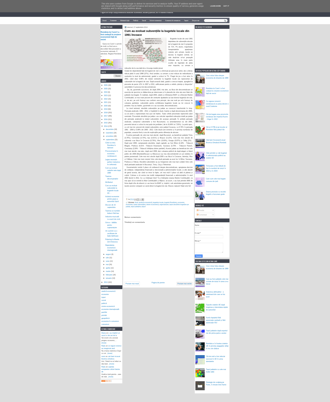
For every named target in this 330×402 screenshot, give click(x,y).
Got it (226, 6)
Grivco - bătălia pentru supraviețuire (111, 225)
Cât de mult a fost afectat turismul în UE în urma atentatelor (215, 358)
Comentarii (202, 215)
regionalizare (164, 204)
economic (181, 202)
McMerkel (109, 182)
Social (144, 20)
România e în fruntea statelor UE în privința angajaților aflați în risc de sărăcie (217, 346)
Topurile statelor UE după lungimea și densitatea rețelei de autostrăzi (217, 307)
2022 (106, 99)
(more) (103, 343)
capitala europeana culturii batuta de (110, 369)
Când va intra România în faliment (110, 145)
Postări (201, 210)
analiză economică (145, 202)
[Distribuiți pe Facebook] (143, 199)
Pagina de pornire (158, 283)
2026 (106, 85)
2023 (106, 95)
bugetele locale (158, 202)
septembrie (110, 140)
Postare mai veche (185, 284)
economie (129, 204)
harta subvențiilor (140, 204)
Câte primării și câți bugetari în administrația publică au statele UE (216, 155)
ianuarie (109, 278)
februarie (109, 275)
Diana (103, 333)
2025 (106, 89)
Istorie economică (156, 20)
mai (107, 264)
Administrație (124, 20)
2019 (106, 109)
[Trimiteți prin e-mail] (135, 199)
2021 (106, 102)
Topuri (186, 20)
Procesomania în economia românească (111, 153)
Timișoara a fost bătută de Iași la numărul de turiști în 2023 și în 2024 (216, 168)
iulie (107, 258)
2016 (106, 119)
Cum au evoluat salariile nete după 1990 (113, 170)
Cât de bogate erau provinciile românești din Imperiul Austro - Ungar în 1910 (217, 116)
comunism (105, 324)
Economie (113, 20)
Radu (103, 346)
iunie (108, 261)
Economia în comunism (172, 20)
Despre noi (195, 20)
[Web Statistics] (106, 381)
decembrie (110, 129)
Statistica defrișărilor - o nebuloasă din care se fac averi (215, 294)
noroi (103, 356)
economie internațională (110, 309)
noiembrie (110, 133)
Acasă (104, 20)
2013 (106, 282)
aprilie (108, 268)
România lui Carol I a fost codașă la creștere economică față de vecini (217, 90)
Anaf (136, 202)
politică (104, 303)
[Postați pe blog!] (138, 199)
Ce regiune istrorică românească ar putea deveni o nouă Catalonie (217, 103)
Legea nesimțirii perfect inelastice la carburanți (112, 162)
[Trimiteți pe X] (140, 199)
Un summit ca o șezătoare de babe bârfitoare (111, 233)
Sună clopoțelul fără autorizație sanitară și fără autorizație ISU (215, 320)
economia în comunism (110, 321)
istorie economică (152, 204)
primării (104, 315)
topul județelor (136, 206)
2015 (106, 123)
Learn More (215, 6)
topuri (144, 206)
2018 (106, 113)
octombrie (110, 136)
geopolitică (105, 318)
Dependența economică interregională (111, 247)
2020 (106, 106)
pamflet (104, 312)
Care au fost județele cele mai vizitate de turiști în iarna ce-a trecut (217, 281)
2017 (106, 116)
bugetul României (170, 202)
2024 (106, 92)
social (103, 300)
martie (108, 271)
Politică (135, 20)
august (108, 254)
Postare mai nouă (132, 284)
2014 (106, 126)
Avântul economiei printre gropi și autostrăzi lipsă (112, 199)
